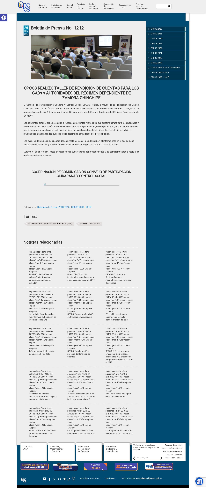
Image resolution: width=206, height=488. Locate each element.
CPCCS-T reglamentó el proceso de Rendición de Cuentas (78, 354)
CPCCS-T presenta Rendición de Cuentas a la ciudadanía (80, 315)
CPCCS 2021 (156, 53)
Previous (134, 458)
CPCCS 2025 (156, 33)
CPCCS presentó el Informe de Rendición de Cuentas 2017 (81, 432)
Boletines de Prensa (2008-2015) (53, 207)
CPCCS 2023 (156, 43)
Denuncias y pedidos (174, 458)
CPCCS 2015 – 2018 (160, 72)
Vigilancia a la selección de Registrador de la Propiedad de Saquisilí (146, 447)
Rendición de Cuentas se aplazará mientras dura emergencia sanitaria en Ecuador (40, 278)
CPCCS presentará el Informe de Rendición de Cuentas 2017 (119, 432)
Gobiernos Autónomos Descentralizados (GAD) (50, 223)
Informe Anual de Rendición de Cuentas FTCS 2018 (42, 352)
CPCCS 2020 (156, 58)
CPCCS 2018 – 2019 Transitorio (165, 67)
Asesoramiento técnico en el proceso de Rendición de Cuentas (42, 433)
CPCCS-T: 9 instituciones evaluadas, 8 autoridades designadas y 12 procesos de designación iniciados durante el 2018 (119, 357)
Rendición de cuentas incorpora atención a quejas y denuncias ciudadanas (42, 397)
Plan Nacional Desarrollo (172, 451)
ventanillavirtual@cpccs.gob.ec (149, 478)
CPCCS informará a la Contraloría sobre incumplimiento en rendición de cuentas (118, 278)
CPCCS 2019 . (157, 62)
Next (161, 458)
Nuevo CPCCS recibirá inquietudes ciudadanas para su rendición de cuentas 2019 (81, 277)
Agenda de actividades (89, 478)
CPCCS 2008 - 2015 (81, 207)
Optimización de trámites (172, 448)
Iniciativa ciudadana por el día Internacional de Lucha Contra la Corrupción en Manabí (81, 397)
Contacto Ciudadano (174, 455)
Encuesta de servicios (173, 445)
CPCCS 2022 (156, 48)
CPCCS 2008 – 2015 (160, 77)
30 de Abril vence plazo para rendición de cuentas (118, 395)
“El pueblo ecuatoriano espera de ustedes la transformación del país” (117, 317)
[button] (3, 17)
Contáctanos (110, 478)
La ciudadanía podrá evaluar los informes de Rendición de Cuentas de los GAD (42, 317)
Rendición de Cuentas (90, 223)
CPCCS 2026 (156, 29)
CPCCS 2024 (156, 38)
